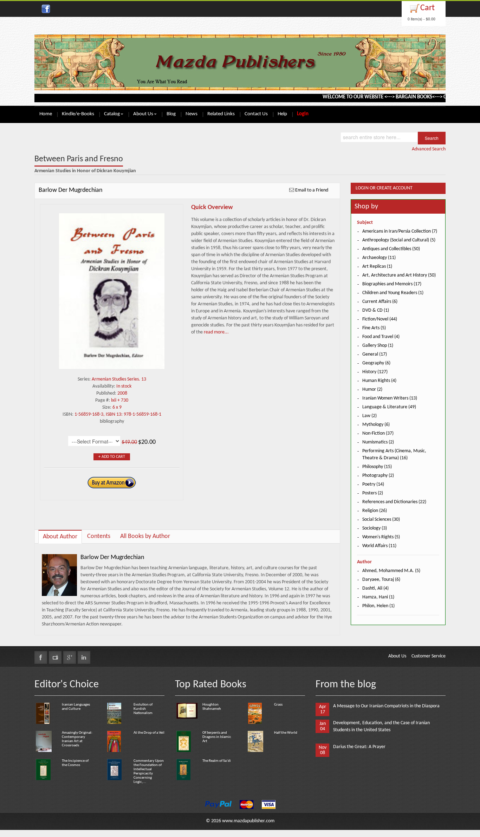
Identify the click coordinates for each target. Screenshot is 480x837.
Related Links (221, 114)
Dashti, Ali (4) (375, 588)
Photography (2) (378, 475)
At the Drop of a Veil (149, 733)
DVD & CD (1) (375, 310)
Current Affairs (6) (379, 301)
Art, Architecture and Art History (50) (399, 275)
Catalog (112, 114)
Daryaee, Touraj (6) (381, 579)
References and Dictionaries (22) (394, 502)
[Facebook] (40, 657)
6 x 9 (117, 407)
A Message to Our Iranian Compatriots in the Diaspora (386, 706)
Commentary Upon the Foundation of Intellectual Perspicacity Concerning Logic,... (149, 771)
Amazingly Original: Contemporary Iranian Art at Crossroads (77, 739)
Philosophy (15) (377, 466)
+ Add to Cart (111, 457)
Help (282, 114)
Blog (171, 114)
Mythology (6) (376, 424)
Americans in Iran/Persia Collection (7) (399, 231)
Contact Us (256, 114)
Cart (427, 8)
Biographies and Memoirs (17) (391, 284)
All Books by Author (145, 536)
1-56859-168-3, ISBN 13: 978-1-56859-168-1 (117, 414)
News (191, 114)
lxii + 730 (119, 400)
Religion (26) (374, 510)
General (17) (374, 354)
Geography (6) (376, 363)
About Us (143, 114)
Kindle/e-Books (78, 114)
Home (45, 114)
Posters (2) (372, 493)
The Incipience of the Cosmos (75, 763)
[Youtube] (55, 657)
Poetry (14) (373, 484)
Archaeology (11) (379, 257)
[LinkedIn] (84, 657)
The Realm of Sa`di (216, 761)
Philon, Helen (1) (378, 606)
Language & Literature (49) (389, 407)
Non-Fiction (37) (378, 433)
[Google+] (69, 657)
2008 (122, 393)
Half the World (285, 733)
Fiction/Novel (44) (379, 319)
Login (303, 114)
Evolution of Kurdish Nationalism (143, 709)
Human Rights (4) (379, 380)
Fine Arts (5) (374, 328)
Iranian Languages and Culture (76, 707)
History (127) (375, 372)
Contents (98, 536)
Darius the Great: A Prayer (359, 747)
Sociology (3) (374, 528)
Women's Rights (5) (381, 537)
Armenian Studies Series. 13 (119, 379)
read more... (216, 332)
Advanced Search (429, 149)
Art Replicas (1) (377, 266)
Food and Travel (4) (381, 336)
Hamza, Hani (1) (378, 597)
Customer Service (428, 656)
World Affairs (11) (379, 546)
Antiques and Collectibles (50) (391, 249)
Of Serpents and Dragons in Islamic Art (216, 737)
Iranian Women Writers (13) (389, 398)
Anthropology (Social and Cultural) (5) (398, 240)
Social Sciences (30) (381, 519)
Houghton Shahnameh (211, 707)
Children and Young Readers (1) (392, 293)
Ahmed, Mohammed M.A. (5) (391, 570)
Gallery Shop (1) (377, 345)
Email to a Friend (311, 190)
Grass (278, 705)
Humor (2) (372, 389)
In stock (123, 386)
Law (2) (369, 415)
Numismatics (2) (378, 442)
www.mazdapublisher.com (248, 821)
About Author (60, 536)
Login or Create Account (384, 188)
